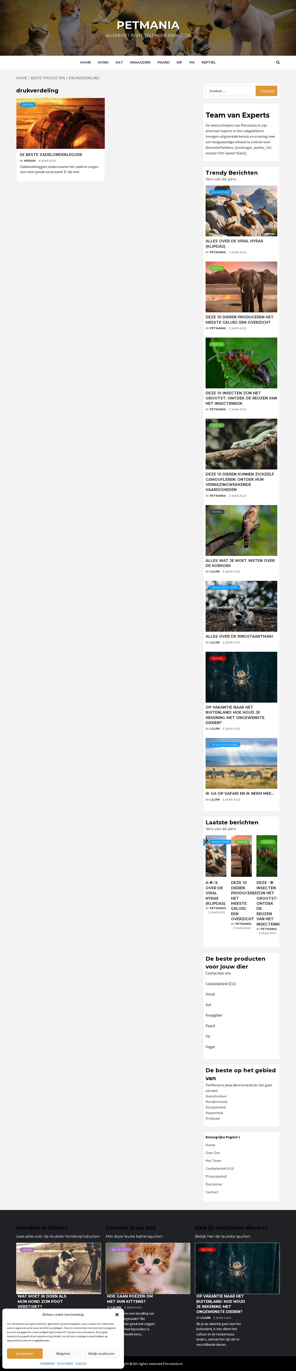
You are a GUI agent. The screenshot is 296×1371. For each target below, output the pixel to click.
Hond (103, 62)
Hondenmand (216, 1101)
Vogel (217, 511)
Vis (192, 62)
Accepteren (24, 1353)
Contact (212, 1192)
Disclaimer (214, 1184)
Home (85, 62)
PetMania (218, 252)
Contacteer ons (218, 973)
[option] (241, 890)
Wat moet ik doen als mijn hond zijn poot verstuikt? (42, 1301)
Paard (163, 62)
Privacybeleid (65, 1363)
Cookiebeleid (47, 1363)
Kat (119, 62)
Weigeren (63, 1353)
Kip (179, 62)
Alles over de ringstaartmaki (239, 636)
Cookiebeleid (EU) (221, 983)
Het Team (213, 1160)
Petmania (148, 25)
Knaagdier (140, 62)
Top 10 (217, 268)
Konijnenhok (216, 1107)
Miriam (30, 160)
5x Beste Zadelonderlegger (51, 154)
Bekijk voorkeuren (101, 1353)
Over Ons (80, 1363)
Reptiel (209, 62)
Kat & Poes (120, 1249)
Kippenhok (214, 1112)
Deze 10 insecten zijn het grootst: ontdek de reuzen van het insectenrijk (241, 398)
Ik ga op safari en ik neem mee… (240, 793)
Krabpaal (213, 1118)
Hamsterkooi (216, 1096)
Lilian (215, 571)
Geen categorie (225, 587)
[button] (117, 1314)
